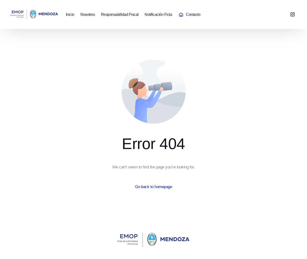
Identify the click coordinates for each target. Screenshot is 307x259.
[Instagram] (292, 14)
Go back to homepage (153, 186)
